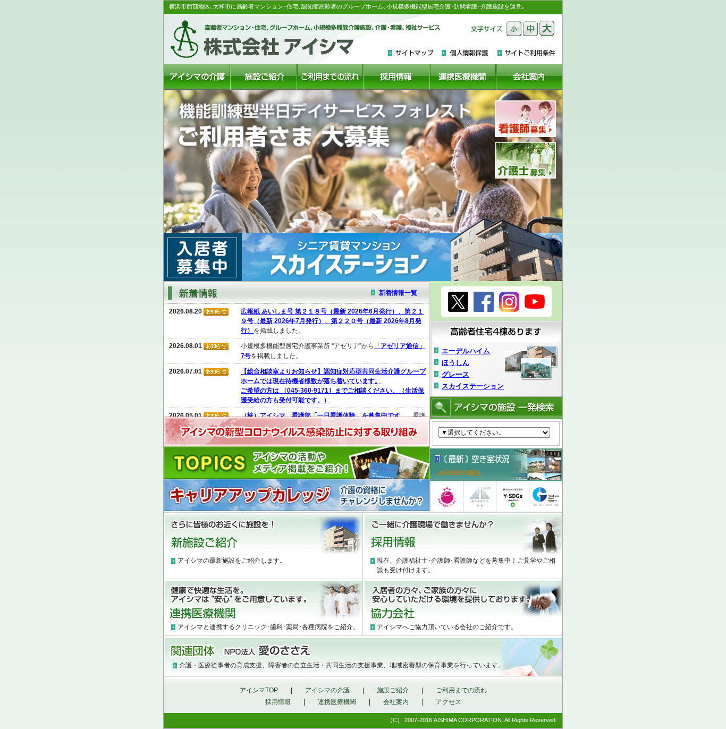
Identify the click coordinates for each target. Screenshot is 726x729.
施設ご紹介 (393, 690)
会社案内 (396, 702)
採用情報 (278, 702)
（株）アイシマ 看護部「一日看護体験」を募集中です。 (324, 415)
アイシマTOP (259, 690)
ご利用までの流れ (461, 690)
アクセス (448, 702)
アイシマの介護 (327, 690)
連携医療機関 (337, 702)
